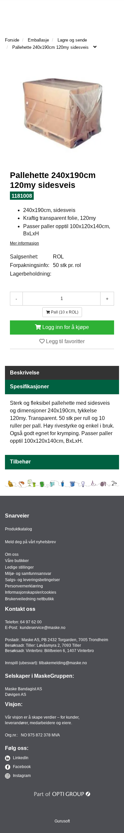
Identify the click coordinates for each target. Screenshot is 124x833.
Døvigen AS (15, 694)
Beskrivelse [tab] (24, 372)
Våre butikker (17, 560)
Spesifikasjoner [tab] (29, 386)
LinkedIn (20, 758)
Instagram (21, 775)
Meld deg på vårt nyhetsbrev (30, 542)
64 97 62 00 (31, 622)
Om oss (12, 554)
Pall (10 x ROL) (64, 312)
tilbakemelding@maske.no (63, 663)
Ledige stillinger (19, 567)
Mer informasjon (24, 243)
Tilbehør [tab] (20, 461)
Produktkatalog (18, 529)
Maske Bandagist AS (23, 689)
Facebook (21, 766)
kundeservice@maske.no (42, 627)
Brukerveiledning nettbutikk (29, 599)
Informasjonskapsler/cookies (30, 592)
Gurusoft (62, 821)
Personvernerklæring (24, 586)
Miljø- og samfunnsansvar (28, 573)
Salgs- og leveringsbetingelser (32, 580)
